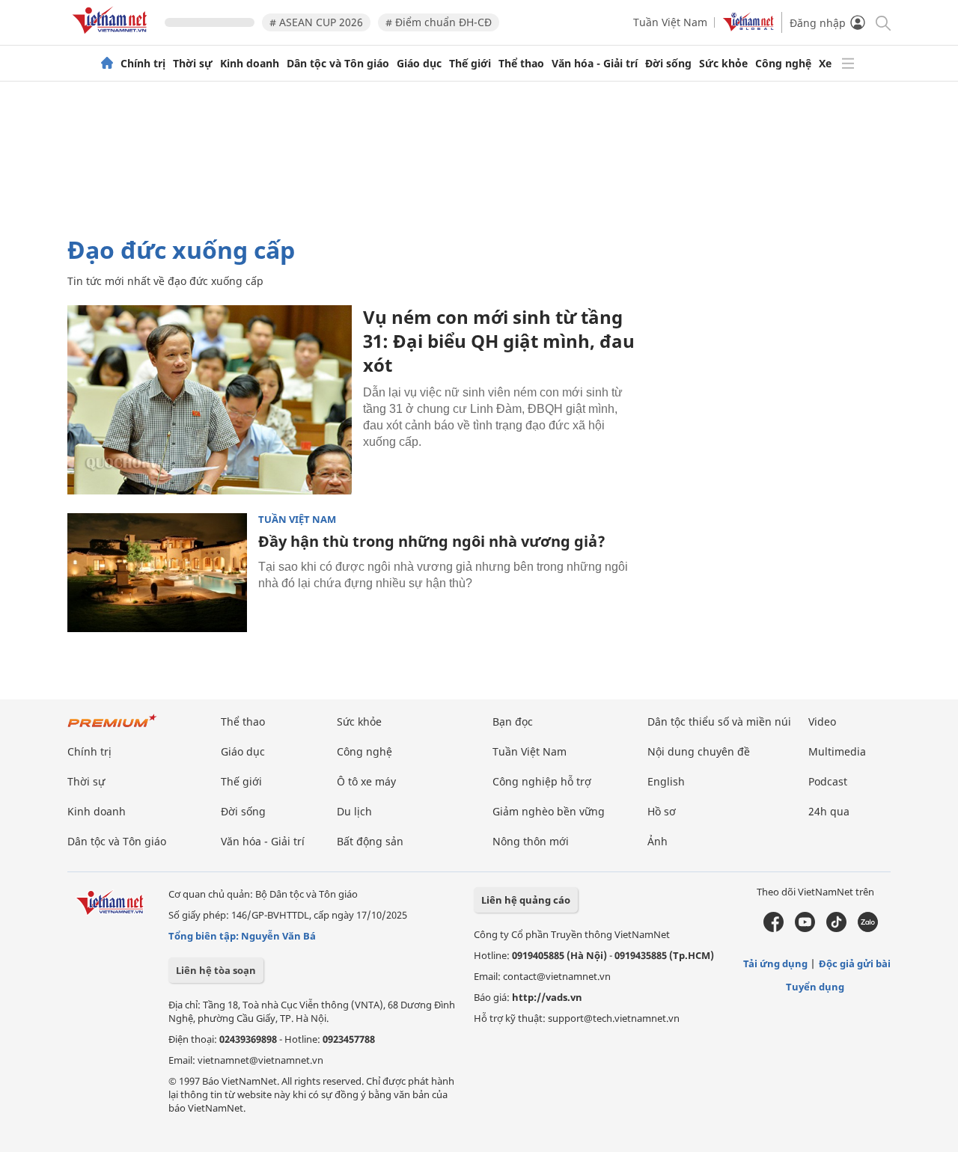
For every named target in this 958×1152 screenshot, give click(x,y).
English (666, 781)
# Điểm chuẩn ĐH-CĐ (438, 22)
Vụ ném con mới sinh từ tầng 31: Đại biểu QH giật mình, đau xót (499, 340)
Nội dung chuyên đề (698, 751)
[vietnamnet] (112, 36)
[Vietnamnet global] (748, 27)
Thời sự (193, 63)
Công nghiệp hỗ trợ (541, 781)
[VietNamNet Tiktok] (836, 928)
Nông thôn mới (530, 841)
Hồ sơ (661, 811)
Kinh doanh (249, 63)
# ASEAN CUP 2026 (316, 22)
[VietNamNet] (107, 63)
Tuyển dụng (815, 986)
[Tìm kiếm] (882, 22)
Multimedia (837, 751)
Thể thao (521, 63)
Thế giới (470, 63)
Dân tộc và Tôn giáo (338, 63)
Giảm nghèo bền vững (548, 811)
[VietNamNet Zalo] (868, 928)
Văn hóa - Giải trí (595, 63)
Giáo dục (419, 63)
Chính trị (142, 63)
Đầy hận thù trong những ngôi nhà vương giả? (431, 541)
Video (822, 721)
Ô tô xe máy (366, 781)
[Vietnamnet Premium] (112, 728)
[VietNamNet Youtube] (805, 928)
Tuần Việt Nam (670, 22)
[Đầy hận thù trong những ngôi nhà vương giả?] (157, 573)
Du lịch (354, 811)
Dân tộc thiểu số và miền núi (719, 721)
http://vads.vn (547, 997)
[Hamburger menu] (848, 64)
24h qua (828, 811)
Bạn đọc (512, 721)
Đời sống (668, 63)
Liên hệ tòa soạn (216, 970)
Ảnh (657, 841)
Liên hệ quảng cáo (525, 900)
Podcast (827, 781)
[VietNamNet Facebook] (773, 928)
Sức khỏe (723, 63)
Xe (825, 63)
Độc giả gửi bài (855, 963)
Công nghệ (783, 63)
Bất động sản (370, 841)
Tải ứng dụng (775, 963)
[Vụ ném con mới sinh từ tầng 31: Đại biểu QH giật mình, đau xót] (209, 399)
